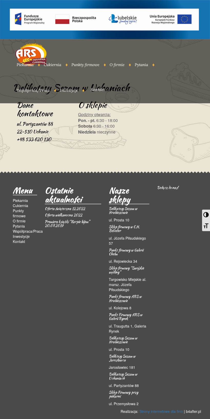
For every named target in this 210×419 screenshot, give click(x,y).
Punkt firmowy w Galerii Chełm (126, 252)
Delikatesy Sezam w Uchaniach (123, 376)
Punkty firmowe (85, 64)
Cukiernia (52, 64)
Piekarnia (25, 64)
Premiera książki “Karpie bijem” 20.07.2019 (67, 223)
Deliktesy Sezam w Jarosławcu (122, 358)
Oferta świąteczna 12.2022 (65, 208)
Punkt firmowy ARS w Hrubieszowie (125, 298)
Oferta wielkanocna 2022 (63, 215)
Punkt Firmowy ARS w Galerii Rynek (125, 316)
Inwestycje (69, 90)
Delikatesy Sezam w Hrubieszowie (123, 210)
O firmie (117, 64)
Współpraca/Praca (33, 90)
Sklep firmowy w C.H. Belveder (124, 228)
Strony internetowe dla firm (161, 411)
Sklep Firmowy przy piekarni (123, 394)
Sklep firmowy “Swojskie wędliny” (126, 269)
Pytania (141, 64)
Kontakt (97, 89)
